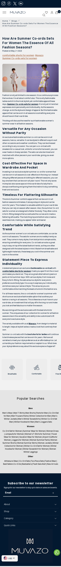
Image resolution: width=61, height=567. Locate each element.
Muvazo (39, 55)
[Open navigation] (5, 12)
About (7, 504)
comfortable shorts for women (18, 55)
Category (8, 518)
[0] (56, 12)
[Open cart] (56, 12)
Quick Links (9, 525)
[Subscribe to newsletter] (53, 493)
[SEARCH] (44, 15)
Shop (6, 511)
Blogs (13, 21)
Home (5, 21)
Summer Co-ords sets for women (19, 58)
